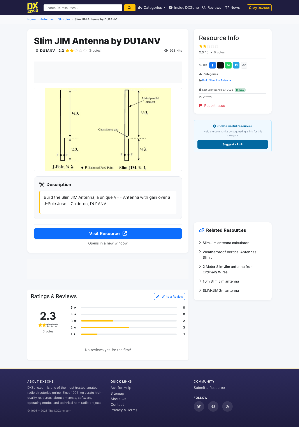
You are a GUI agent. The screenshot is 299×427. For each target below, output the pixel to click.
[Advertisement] (108, 72)
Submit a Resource (209, 387)
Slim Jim (64, 19)
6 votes (219, 52)
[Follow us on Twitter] (199, 406)
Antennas (47, 19)
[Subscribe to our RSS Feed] (227, 406)
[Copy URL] (244, 65)
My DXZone (261, 8)
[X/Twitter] (220, 65)
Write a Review (172, 296)
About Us (118, 399)
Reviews (214, 7)
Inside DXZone (186, 7)
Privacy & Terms (124, 410)
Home (31, 19)
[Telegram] (236, 65)
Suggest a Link (232, 144)
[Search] (129, 7)
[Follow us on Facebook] (213, 406)
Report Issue (214, 105)
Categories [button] (153, 7)
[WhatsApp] (228, 65)
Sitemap (117, 393)
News (235, 7)
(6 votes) (95, 50)
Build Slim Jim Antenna (216, 80)
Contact (117, 404)
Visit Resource (105, 233)
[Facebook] (212, 65)
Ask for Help (121, 387)
